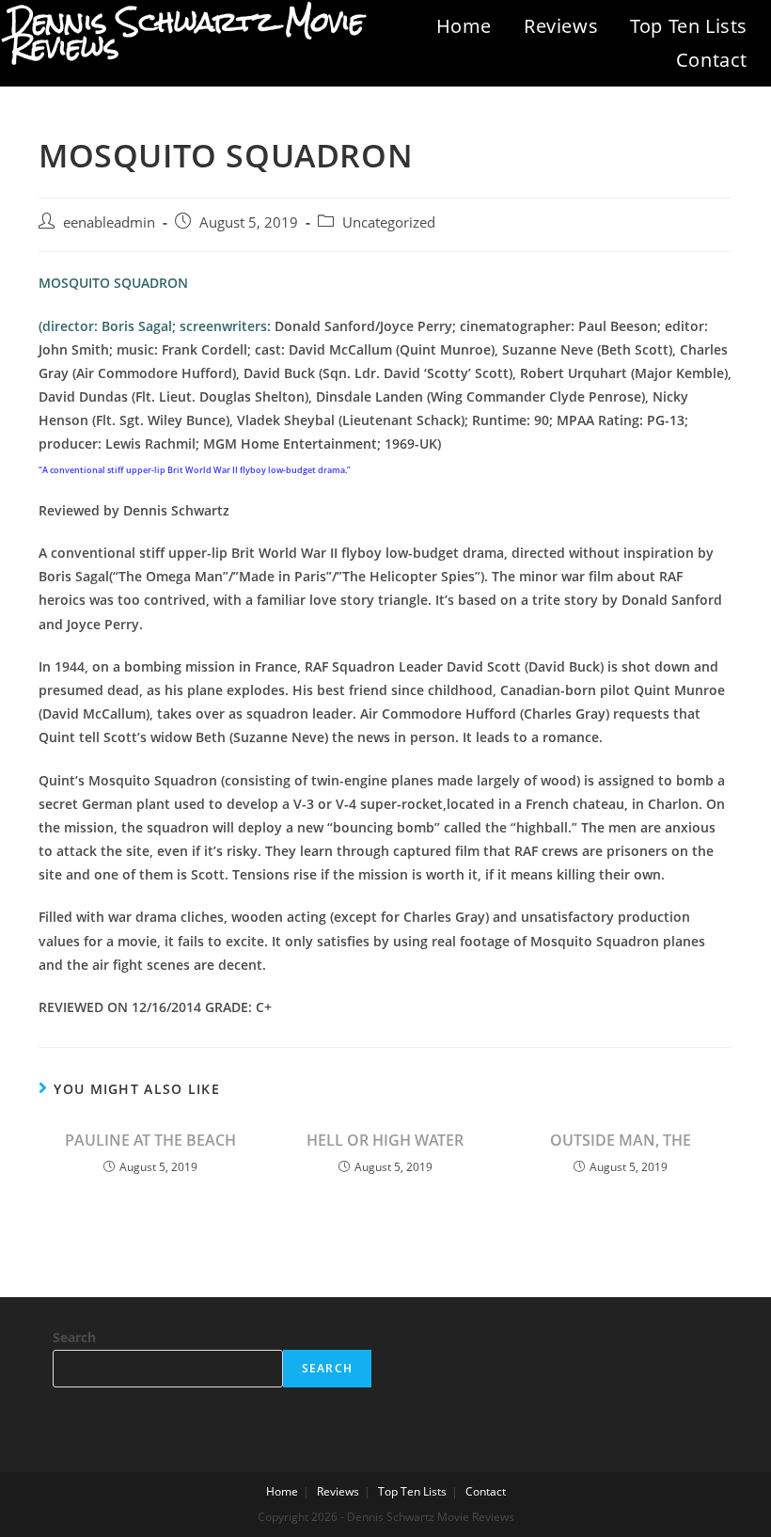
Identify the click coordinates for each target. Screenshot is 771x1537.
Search (74, 1337)
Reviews (561, 26)
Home (464, 26)
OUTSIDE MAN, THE (620, 1140)
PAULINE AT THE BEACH (150, 1140)
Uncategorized (388, 222)
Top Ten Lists (688, 26)
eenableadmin (109, 222)
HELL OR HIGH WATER (385, 1140)
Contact (711, 59)
